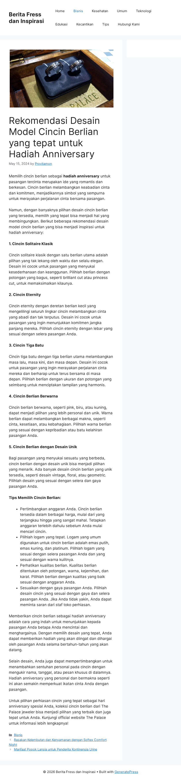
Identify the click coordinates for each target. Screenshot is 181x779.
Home (60, 11)
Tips (105, 24)
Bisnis (78, 11)
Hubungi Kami (129, 24)
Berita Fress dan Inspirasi (26, 17)
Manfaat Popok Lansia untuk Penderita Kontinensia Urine (55, 749)
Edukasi (61, 24)
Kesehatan (100, 11)
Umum (122, 11)
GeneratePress (126, 772)
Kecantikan (84, 24)
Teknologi (143, 11)
